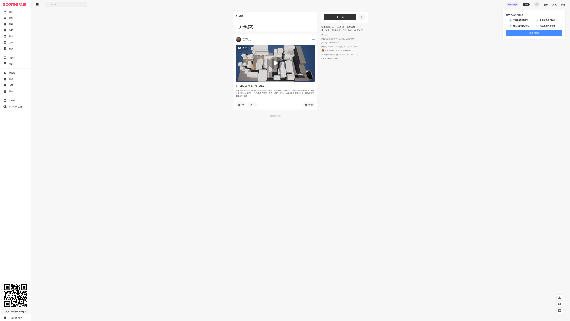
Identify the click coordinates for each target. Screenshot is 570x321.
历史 (554, 4)
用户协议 (325, 29)
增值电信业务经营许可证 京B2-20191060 (337, 39)
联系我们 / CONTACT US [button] (332, 26)
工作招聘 (358, 29)
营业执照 (324, 35)
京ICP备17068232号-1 (330, 42)
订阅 (341, 17)
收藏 (546, 4)
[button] (241, 104)
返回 (241, 15)
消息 (563, 4)
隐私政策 (336, 29)
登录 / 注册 (534, 33)
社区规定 (347, 29)
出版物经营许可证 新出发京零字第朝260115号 (339, 54)
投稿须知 (351, 26)
